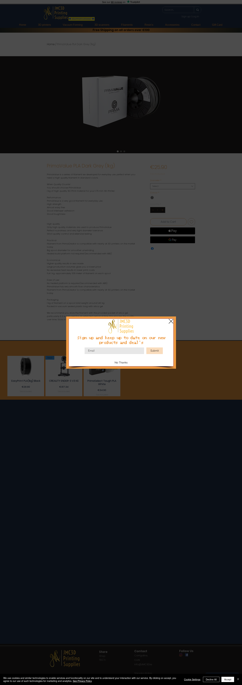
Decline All (211, 679)
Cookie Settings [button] (192, 679)
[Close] (238, 679)
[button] (171, 321)
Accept (227, 679)
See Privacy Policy (82, 681)
